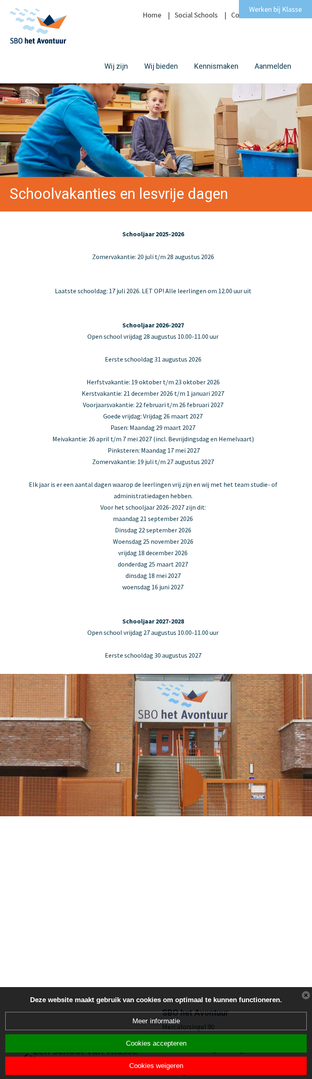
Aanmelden (273, 66)
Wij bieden (161, 66)
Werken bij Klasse (275, 9)
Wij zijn (116, 66)
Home (152, 15)
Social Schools (196, 15)
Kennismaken (216, 66)
